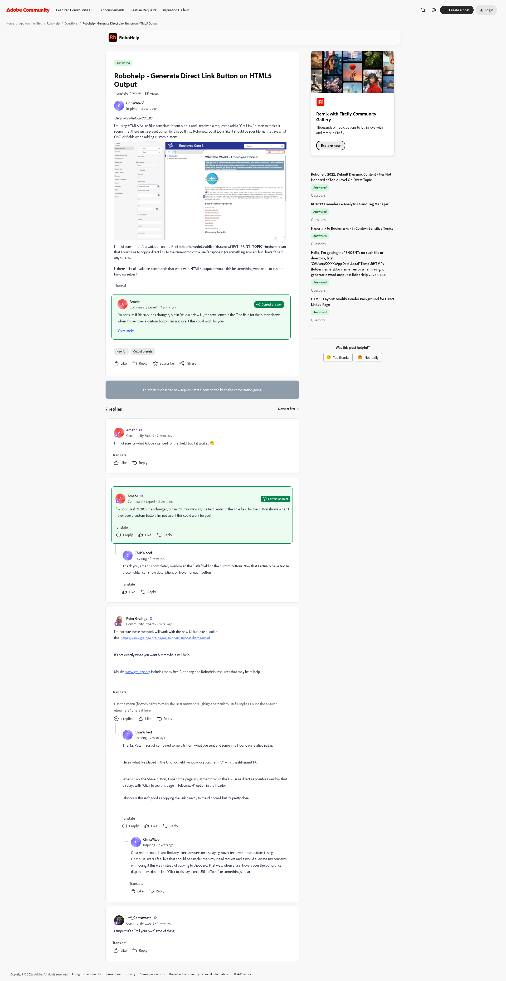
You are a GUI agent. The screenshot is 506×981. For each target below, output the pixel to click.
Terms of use (113, 974)
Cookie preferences (152, 974)
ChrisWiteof (135, 103)
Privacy (130, 974)
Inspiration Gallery (175, 10)
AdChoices (244, 974)
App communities (30, 23)
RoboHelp (53, 23)
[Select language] (434, 10)
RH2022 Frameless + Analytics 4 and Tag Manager (349, 204)
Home (10, 23)
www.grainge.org (137, 671)
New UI (121, 351)
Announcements (112, 10)
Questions (71, 23)
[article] (202, 447)
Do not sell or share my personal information (198, 974)
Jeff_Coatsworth (139, 917)
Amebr (135, 301)
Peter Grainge (136, 618)
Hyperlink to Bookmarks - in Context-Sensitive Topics (352, 228)
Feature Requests (143, 10)
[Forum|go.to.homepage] (28, 10)
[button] (457, 10)
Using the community (86, 974)
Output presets (142, 351)
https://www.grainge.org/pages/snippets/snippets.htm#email (165, 638)
